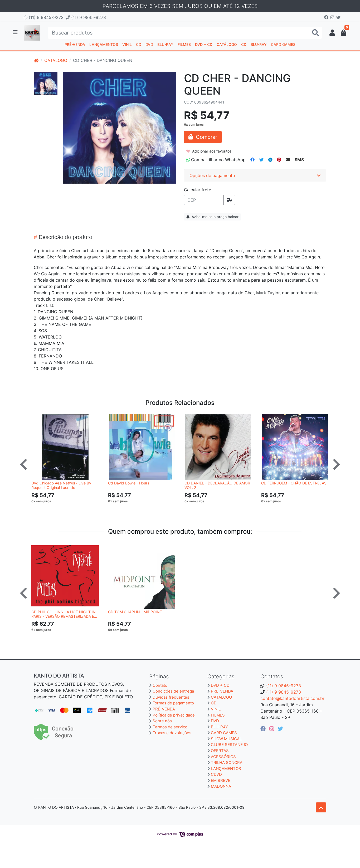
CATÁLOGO (227, 44)
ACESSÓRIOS (223, 756)
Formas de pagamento (173, 702)
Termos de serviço (170, 726)
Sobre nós (162, 720)
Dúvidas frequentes (171, 697)
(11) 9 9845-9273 (45, 17)
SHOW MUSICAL (226, 738)
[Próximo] (336, 464)
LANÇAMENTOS (103, 44)
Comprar (67, 509)
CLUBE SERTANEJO (229, 744)
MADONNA (221, 786)
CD (138, 44)
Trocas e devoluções (172, 732)
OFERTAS (220, 750)
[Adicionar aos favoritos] (38, 419)
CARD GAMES (283, 44)
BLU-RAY (165, 44)
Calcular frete (197, 189)
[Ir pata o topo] (321, 807)
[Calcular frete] (229, 200)
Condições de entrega (173, 691)
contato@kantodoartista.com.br (292, 698)
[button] (332, 33)
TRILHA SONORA (226, 762)
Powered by (167, 834)
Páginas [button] (159, 676)
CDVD (216, 774)
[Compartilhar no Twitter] (261, 160)
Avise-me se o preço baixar (215, 216)
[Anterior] (23, 464)
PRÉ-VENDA (75, 44)
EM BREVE (220, 780)
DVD (149, 44)
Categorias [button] (220, 676)
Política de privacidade (174, 715)
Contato (160, 685)
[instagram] (272, 728)
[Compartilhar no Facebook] (252, 160)
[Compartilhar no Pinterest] (279, 160)
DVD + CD (203, 44)
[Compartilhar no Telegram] (270, 160)
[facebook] (263, 728)
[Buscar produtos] (315, 32)
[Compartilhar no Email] (287, 160)
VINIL (127, 44)
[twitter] (280, 728)
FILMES (184, 44)
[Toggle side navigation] (15, 32)
